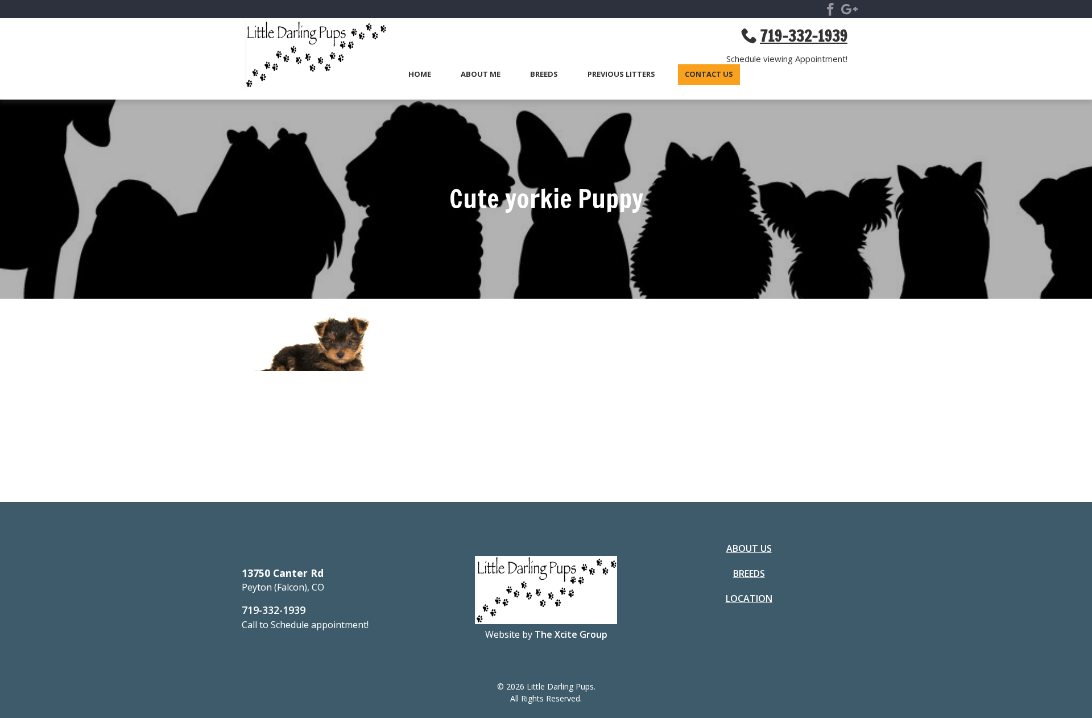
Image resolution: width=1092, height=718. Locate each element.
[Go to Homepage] (310, 56)
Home (419, 74)
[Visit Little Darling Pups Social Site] (830, 11)
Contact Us (709, 74)
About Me (480, 74)
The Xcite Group (571, 634)
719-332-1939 (273, 610)
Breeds (544, 74)
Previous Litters (621, 74)
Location (749, 598)
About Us (749, 548)
